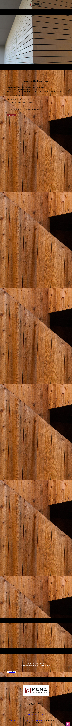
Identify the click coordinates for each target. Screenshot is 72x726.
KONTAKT (20, 720)
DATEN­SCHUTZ (30, 720)
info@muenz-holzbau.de (36, 715)
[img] (36, 5)
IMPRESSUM (39, 720)
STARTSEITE (12, 720)
